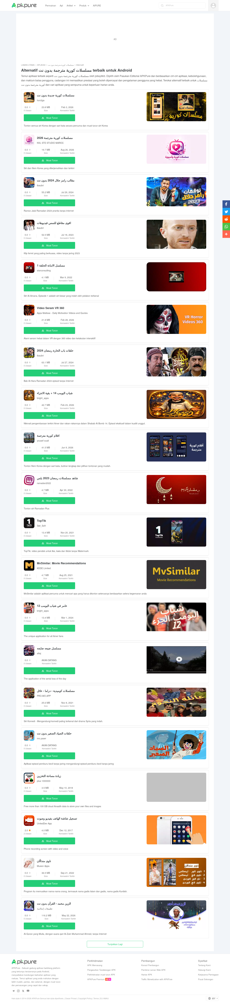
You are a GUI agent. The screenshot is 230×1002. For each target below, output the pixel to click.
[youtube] (28, 991)
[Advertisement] (115, 39)
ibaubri (40, 185)
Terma (96, 998)
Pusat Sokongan (205, 979)
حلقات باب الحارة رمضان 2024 (55, 350)
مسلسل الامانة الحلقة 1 (51, 265)
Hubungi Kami (204, 969)
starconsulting (44, 270)
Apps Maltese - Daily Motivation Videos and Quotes (62, 313)
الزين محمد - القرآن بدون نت (54, 903)
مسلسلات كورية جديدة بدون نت (55, 95)
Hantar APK (146, 974)
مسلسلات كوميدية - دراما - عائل (56, 691)
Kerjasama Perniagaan (208, 974)
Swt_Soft (41, 525)
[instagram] (18, 991)
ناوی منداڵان (44, 861)
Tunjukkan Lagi (115, 944)
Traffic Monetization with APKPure (156, 979)
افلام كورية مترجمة (48, 436)
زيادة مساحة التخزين (49, 776)
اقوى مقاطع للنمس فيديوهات (54, 223)
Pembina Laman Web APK (153, 969)
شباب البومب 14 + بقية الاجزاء (55, 393)
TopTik (41, 521)
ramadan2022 (44, 483)
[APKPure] (24, 5)
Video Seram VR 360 (50, 308)
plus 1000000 (43, 780)
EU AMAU (104, 998)
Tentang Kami (204, 965)
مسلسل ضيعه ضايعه (49, 648)
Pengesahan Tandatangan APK (101, 969)
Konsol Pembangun (150, 965)
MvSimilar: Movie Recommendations (61, 563)
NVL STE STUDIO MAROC (50, 142)
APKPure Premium (96, 979)
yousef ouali (43, 440)
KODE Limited (44, 568)
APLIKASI (41, 64)
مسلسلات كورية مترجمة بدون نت (61, 64)
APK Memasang (94, 965)
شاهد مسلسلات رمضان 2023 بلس (57, 478)
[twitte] (23, 991)
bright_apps (43, 398)
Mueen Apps (43, 866)
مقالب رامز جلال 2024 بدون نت (55, 180)
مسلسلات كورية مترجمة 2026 (55, 138)
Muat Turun (52, 117)
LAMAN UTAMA (28, 64)
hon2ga (40, 100)
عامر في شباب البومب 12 (52, 606)
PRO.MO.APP (44, 695)
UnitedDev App (44, 823)
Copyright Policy (85, 998)
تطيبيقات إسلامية (44, 908)
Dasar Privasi (71, 998)
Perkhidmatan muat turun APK (101, 974)
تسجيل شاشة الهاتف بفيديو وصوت (57, 818)
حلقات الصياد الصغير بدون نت (54, 733)
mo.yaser (41, 738)
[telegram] (13, 991)
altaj (39, 653)
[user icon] (213, 5)
